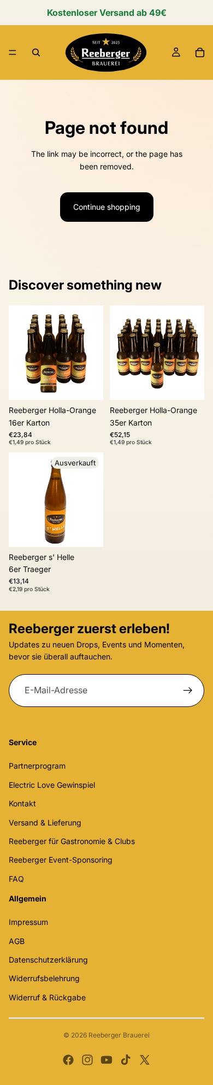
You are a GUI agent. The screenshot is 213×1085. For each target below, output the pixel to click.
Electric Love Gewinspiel (52, 784)
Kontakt (22, 803)
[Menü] (12, 52)
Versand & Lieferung (45, 822)
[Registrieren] (187, 690)
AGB (17, 940)
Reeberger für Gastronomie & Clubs (72, 841)
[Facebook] (68, 1059)
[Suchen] (36, 52)
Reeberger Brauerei (119, 1035)
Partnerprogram (37, 765)
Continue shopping (106, 206)
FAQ (16, 878)
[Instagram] (87, 1059)
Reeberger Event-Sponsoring (61, 859)
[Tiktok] (125, 1059)
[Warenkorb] (200, 52)
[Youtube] (106, 1059)
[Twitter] (144, 1059)
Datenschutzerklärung (48, 959)
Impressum (28, 922)
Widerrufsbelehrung (44, 978)
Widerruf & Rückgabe (47, 997)
